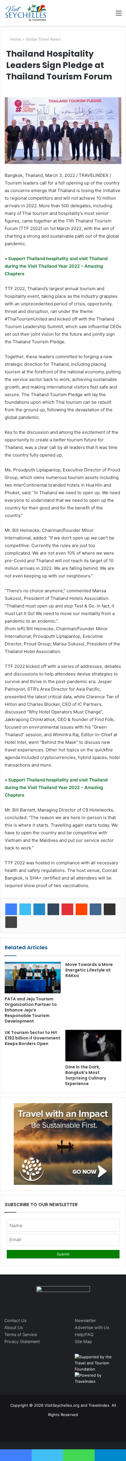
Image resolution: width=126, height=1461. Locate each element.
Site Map (83, 1341)
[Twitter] (25, 909)
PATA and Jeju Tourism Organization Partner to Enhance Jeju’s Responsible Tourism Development (31, 1010)
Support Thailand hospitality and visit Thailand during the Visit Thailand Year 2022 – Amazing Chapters (56, 266)
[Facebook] (11, 909)
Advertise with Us (92, 1327)
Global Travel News (43, 39)
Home (15, 39)
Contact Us (15, 1320)
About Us (13, 1327)
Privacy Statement (22, 1341)
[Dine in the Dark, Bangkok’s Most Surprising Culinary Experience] (93, 1045)
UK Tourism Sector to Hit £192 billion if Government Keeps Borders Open (32, 1038)
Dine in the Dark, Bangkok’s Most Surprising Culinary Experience (85, 1075)
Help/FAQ (84, 1334)
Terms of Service (20, 1334)
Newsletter (85, 1320)
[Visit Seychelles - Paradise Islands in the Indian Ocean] (25, 13)
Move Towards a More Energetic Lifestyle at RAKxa (89, 970)
